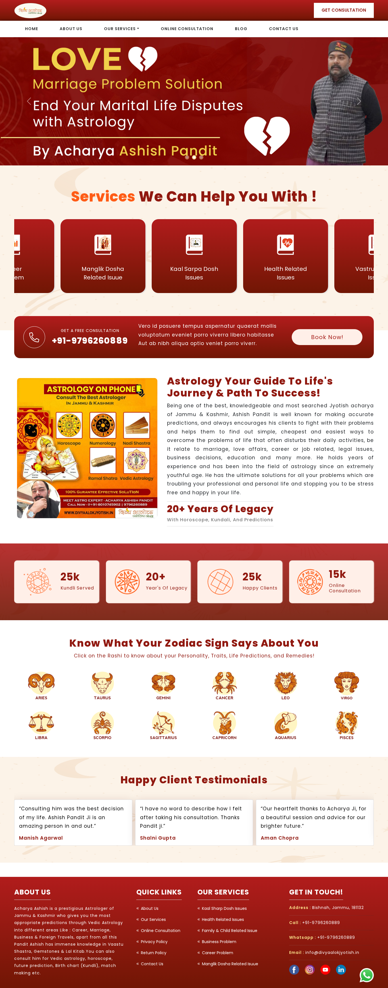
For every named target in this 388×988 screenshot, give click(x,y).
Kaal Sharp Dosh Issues (224, 908)
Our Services (153, 919)
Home (31, 29)
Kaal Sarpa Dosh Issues (103, 273)
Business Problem (218, 942)
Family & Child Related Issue (229, 930)
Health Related (194, 273)
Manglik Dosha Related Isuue (229, 964)
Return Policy (153, 953)
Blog (241, 29)
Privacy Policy (154, 942)
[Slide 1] (187, 157)
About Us (71, 29)
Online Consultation (187, 29)
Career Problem (217, 953)
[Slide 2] (194, 157)
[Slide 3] (201, 157)
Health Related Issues (222, 919)
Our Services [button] (120, 29)
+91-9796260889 (90, 341)
